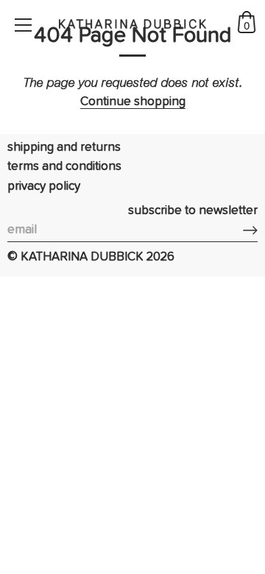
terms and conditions (64, 166)
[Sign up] (250, 230)
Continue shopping (133, 102)
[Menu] (23, 25)
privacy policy (43, 186)
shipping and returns (64, 147)
